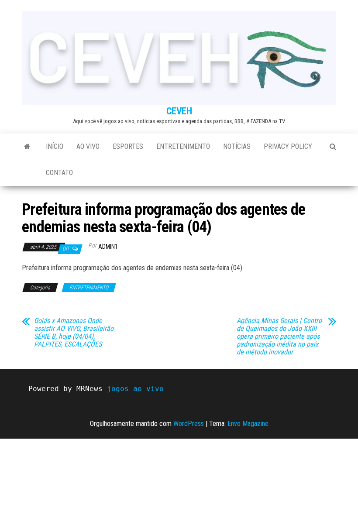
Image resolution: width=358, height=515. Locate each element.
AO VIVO (88, 146)
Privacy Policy (288, 146)
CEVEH (179, 111)
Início (54, 146)
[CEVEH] (27, 147)
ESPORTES (128, 146)
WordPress (188, 423)
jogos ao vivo (135, 389)
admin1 (108, 246)
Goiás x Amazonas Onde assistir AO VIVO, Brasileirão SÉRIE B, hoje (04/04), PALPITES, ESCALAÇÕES (74, 332)
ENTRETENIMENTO (183, 146)
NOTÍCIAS (237, 146)
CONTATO (59, 172)
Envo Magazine (247, 423)
